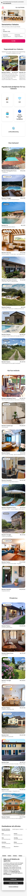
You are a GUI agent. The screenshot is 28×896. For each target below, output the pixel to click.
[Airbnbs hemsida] (3, 7)
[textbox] (7, 36)
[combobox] (13, 31)
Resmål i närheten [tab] (6, 829)
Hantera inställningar (13, 886)
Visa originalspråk (7, 3)
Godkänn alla (13, 879)
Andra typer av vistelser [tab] (18, 829)
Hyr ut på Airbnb (20, 7)
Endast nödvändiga (13, 883)
